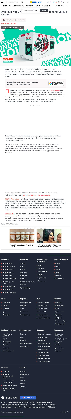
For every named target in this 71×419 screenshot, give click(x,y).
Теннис (57, 269)
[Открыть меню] (2, 2)
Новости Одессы (8, 272)
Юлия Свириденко (44, 361)
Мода (57, 308)
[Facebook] (48, 2)
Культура (58, 315)
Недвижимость (42, 271)
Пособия (23, 285)
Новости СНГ (42, 312)
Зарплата (23, 263)
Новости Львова (8, 275)
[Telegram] (53, 2)
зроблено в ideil (65, 412)
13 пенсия (6, 371)
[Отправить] (22, 2)
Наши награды (42, 404)
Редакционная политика (44, 402)
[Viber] (50, 2)
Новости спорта (61, 260)
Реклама (32, 404)
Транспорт (41, 268)
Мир (38, 299)
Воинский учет (24, 346)
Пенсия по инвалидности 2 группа (8, 376)
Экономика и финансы (42, 261)
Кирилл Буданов (43, 349)
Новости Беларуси (44, 318)
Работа (22, 266)
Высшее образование (27, 282)
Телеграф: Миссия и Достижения (34, 407)
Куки (34, 10)
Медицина (23, 275)
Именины (58, 351)
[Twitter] (59, 2)
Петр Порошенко (43, 352)
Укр (68, 2)
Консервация (24, 374)
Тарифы (40, 274)
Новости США (42, 305)
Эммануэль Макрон (44, 343)
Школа (22, 279)
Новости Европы (43, 302)
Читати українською (8, 24)
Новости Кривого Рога (8, 282)
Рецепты (22, 368)
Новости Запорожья (9, 279)
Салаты (22, 383)
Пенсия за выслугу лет (9, 389)
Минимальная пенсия (10, 385)
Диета (22, 308)
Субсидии (23, 272)
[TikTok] (64, 2)
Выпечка (23, 371)
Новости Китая (42, 315)
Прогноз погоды (25, 288)
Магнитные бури (60, 321)
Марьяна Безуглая (44, 358)
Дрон (4, 312)
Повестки (23, 334)
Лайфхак (58, 318)
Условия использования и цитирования (14, 404)
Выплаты (23, 269)
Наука (3, 299)
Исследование (25, 315)
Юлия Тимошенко (43, 355)
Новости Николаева (9, 292)
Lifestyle (57, 299)
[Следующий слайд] (69, 6)
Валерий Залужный (44, 346)
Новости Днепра (8, 269)
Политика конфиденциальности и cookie (21, 402)
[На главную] (35, 2)
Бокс (56, 266)
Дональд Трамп (43, 337)
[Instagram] (61, 2)
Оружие (5, 345)
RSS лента (51, 407)
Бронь (22, 337)
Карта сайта (17, 407)
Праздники (58, 330)
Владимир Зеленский (45, 334)
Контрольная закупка (43, 6)
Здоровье (23, 299)
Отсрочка (23, 340)
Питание (23, 305)
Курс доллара (42, 278)
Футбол (57, 263)
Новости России (43, 308)
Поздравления (60, 324)
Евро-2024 (58, 275)
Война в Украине (8, 330)
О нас (3, 402)
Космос (5, 305)
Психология (24, 312)
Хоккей (57, 272)
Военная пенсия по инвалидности (9, 381)
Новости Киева (7, 263)
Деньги (40, 265)
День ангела (59, 348)
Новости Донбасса (9, 286)
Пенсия (4, 368)
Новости (5, 260)
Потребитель (59, 305)
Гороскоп (58, 302)
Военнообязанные (26, 343)
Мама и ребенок (25, 302)
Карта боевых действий (7, 334)
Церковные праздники (59, 334)
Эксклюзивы (59, 6)
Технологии (6, 302)
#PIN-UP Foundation (11, 224)
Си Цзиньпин (42, 340)
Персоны (40, 330)
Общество (23, 260)
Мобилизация (25, 330)
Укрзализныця (42, 281)
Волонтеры (6, 348)
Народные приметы (61, 339)
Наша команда (6, 407)
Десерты (23, 380)
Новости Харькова (9, 266)
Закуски (22, 386)
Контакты (53, 404)
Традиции (58, 342)
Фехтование (59, 279)
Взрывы (5, 339)
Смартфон (6, 315)
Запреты (58, 345)
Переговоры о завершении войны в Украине (18, 6)
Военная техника (8, 351)
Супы (22, 377)
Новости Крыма (8, 289)
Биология (6, 308)
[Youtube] (56, 2)
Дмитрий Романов (10, 19)
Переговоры (7, 342)
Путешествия (59, 312)
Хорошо (44, 10)
